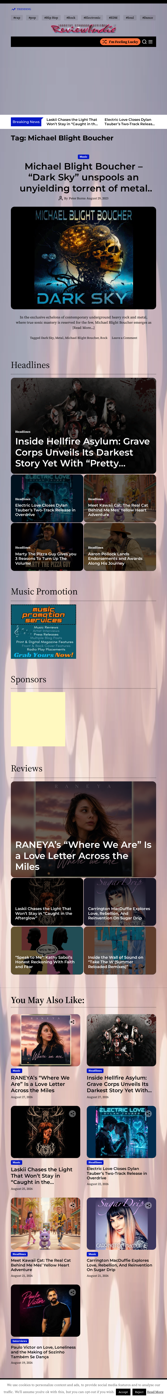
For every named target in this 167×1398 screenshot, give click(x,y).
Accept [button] (123, 1392)
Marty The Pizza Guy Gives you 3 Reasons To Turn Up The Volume (45, 559)
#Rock (71, 17)
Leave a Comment (124, 338)
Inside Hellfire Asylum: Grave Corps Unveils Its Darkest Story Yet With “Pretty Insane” (82, 458)
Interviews (20, 1341)
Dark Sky (47, 338)
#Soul (130, 17)
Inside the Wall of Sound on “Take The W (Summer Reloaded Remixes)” (115, 962)
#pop (32, 17)
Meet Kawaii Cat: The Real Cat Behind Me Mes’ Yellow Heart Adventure (118, 510)
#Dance (147, 17)
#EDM (113, 17)
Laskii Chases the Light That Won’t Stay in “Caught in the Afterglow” (72, 124)
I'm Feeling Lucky (123, 41)
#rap (16, 17)
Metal (59, 338)
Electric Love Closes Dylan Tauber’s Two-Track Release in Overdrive (129, 124)
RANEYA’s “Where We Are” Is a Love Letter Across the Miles (83, 855)
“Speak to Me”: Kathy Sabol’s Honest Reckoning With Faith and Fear (45, 962)
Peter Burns (77, 198)
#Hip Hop (51, 17)
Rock (103, 338)
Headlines (22, 431)
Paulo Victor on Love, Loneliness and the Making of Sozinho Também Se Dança (43, 1352)
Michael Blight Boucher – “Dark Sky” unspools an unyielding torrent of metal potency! (84, 183)
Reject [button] (139, 1392)
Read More (155, 1392)
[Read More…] (83, 327)
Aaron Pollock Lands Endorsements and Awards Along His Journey (115, 559)
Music (83, 156)
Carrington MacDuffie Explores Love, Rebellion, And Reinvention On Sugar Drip (119, 913)
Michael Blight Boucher (82, 338)
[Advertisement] (83, 80)
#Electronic (92, 17)
